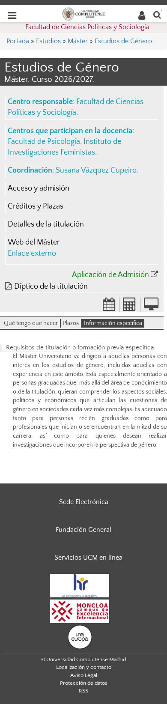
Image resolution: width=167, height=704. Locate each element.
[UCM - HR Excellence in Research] (79, 585)
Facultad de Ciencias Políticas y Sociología (87, 27)
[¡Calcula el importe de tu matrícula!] (130, 307)
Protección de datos (83, 683)
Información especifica (113, 323)
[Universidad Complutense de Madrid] (83, 13)
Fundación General (83, 530)
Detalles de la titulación (46, 224)
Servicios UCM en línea (88, 557)
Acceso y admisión (38, 188)
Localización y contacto (83, 667)
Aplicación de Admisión (110, 275)
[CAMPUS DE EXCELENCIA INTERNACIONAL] (79, 611)
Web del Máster (34, 242)
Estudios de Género (123, 41)
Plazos (71, 323)
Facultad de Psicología (44, 141)
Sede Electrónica (83, 502)
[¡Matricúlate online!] (151, 307)
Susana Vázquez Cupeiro (96, 170)
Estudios (48, 41)
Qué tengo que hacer (31, 323)
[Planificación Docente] (109, 307)
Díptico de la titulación (51, 286)
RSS (83, 691)
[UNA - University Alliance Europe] (80, 636)
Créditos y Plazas (35, 206)
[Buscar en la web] (157, 14)
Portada (17, 41)
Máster (78, 41)
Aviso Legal (83, 675)
